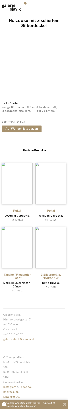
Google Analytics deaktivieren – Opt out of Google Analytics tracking (30, 404)
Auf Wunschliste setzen (21, 128)
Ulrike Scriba (10, 103)
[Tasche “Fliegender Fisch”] (17, 247)
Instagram (9, 387)
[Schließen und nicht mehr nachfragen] (64, 404)
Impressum (10, 391)
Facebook (26, 387)
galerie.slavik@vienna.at (18, 339)
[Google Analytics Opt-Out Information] (4, 404)
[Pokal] (17, 183)
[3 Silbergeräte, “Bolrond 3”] (50, 247)
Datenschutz (11, 396)
